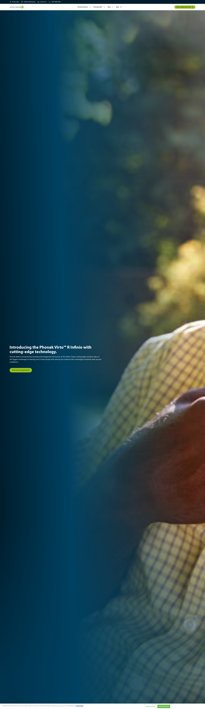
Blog (109, 7)
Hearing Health (98, 7)
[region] (102, 706)
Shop (117, 7)
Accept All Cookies (164, 706)
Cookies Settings (150, 706)
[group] (14, 2)
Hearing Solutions (83, 7)
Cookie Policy (79, 705)
